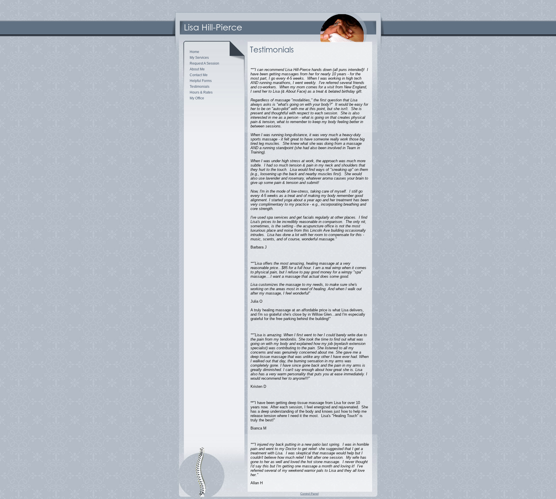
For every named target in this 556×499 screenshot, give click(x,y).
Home (194, 52)
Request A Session (204, 63)
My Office (197, 98)
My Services (199, 58)
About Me (197, 69)
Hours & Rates (201, 92)
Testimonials (199, 87)
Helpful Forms (201, 81)
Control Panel (309, 493)
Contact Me (199, 75)
